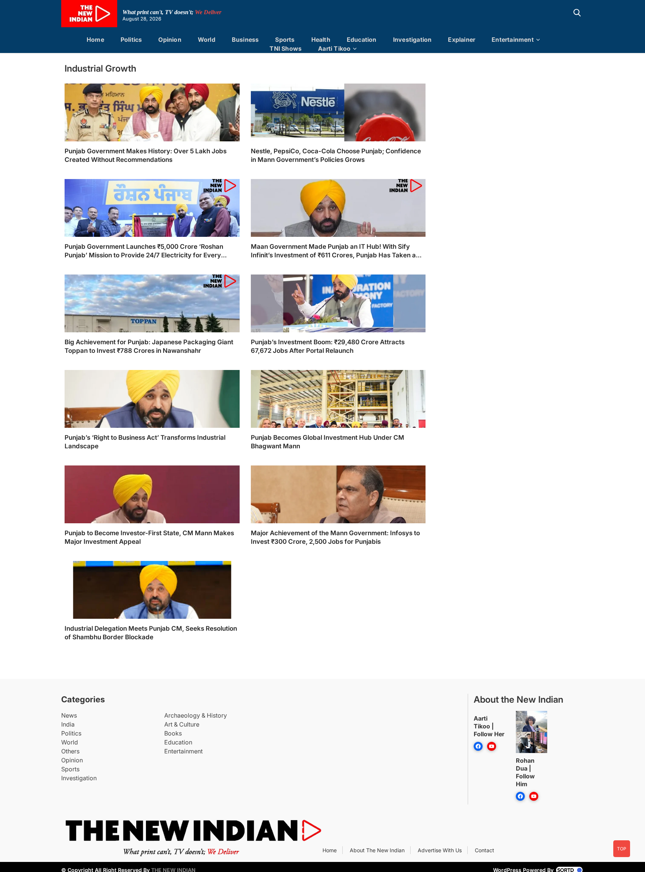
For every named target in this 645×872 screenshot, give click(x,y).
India (68, 724)
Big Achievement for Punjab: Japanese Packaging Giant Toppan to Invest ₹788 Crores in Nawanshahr (149, 346)
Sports (285, 39)
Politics (131, 39)
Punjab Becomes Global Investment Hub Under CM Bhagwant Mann (327, 442)
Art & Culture (181, 724)
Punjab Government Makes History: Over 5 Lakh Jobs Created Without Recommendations (146, 155)
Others (70, 751)
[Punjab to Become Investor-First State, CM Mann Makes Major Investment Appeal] (152, 516)
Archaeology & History (195, 715)
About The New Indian (377, 850)
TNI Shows (285, 48)
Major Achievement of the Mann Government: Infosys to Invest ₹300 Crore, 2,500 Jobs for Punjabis (335, 537)
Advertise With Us (440, 850)
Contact (484, 850)
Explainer (461, 39)
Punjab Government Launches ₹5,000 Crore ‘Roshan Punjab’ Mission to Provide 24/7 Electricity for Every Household (144, 251)
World (206, 39)
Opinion (169, 39)
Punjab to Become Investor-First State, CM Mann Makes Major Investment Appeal (149, 537)
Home (95, 39)
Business (245, 39)
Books (173, 733)
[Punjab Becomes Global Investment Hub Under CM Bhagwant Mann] (338, 421)
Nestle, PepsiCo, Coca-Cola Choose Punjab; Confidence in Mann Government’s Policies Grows (336, 155)
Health (320, 39)
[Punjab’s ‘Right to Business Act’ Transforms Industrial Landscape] (152, 421)
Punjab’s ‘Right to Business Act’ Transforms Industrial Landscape (145, 442)
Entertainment (513, 39)
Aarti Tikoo (334, 48)
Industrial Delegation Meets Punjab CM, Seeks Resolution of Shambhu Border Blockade (151, 633)
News (69, 715)
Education (362, 39)
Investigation (412, 39)
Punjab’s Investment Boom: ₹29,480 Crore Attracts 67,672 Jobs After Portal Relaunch (328, 346)
